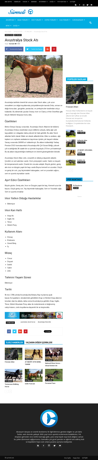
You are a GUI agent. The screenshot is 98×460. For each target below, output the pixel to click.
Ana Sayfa (8, 32)
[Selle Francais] (33, 375)
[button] (90, 23)
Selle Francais (30, 384)
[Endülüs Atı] (71, 162)
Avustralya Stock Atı (44, 322)
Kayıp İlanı (76, 458)
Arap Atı (80, 131)
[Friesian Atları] (13, 354)
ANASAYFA (8, 359)
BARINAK (34, 2)
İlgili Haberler (14, 342)
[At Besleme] (69, 187)
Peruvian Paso (50, 383)
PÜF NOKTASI (61, 2)
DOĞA (15, 26)
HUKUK (25, 2)
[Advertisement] (65, 11)
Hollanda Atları (82, 140)
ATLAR (76, 188)
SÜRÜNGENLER (77, 20)
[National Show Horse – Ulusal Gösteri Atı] (54, 354)
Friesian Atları (9, 362)
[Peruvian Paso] (54, 375)
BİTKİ (8, 26)
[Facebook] (79, 4)
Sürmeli (11, 44)
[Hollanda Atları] (71, 143)
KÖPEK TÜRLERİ (50, 20)
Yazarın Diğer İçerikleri (39, 342)
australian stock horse (28, 322)
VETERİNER (42, 2)
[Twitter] (87, 4)
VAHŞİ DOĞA (9, 35)
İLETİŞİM (72, 2)
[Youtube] (91, 4)
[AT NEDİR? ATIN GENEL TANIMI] (33, 354)
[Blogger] (75, 4)
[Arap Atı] (71, 133)
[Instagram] (83, 4)
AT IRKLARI (18, 35)
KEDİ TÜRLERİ (36, 20)
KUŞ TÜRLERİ (64, 20)
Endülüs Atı (81, 160)
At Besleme (77, 185)
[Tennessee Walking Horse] (13, 375)
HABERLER (17, 2)
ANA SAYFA (8, 2)
